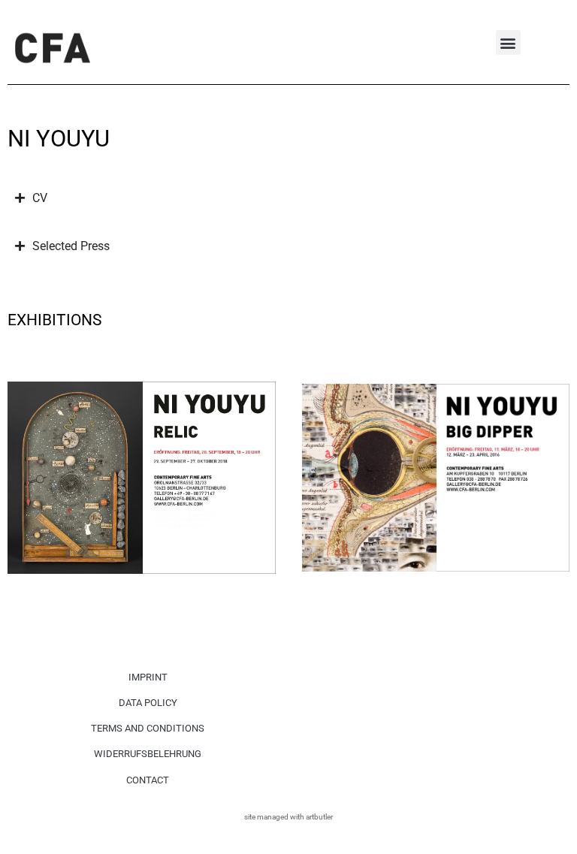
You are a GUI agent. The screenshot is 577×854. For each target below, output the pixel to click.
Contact (147, 780)
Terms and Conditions (147, 728)
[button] (508, 42)
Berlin (27, 385)
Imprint (148, 677)
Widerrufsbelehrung (147, 753)
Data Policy (148, 702)
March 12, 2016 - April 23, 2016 (380, 370)
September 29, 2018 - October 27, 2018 (104, 370)
